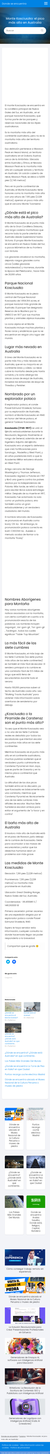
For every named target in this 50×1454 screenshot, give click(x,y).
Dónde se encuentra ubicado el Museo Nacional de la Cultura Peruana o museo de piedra (25, 1082)
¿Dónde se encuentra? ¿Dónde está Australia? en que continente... (12, 1039)
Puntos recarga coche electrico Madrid (25, 1074)
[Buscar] (41, 29)
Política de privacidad (20, 1447)
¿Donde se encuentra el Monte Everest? (11, 1015)
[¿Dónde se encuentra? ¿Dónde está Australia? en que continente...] (13, 1028)
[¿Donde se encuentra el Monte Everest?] (13, 1007)
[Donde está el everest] (32, 1007)
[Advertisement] (25, 77)
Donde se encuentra (14, 3)
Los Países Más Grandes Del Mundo (23, 1061)
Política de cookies (10, 1445)
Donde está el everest (30, 1014)
